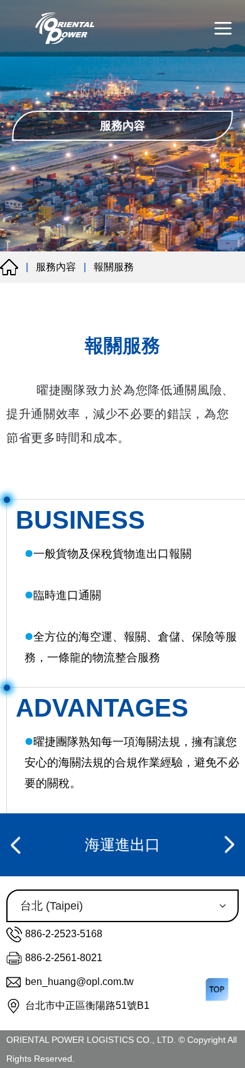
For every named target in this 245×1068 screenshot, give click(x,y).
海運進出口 (122, 844)
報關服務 (114, 266)
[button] (17, 844)
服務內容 (56, 266)
